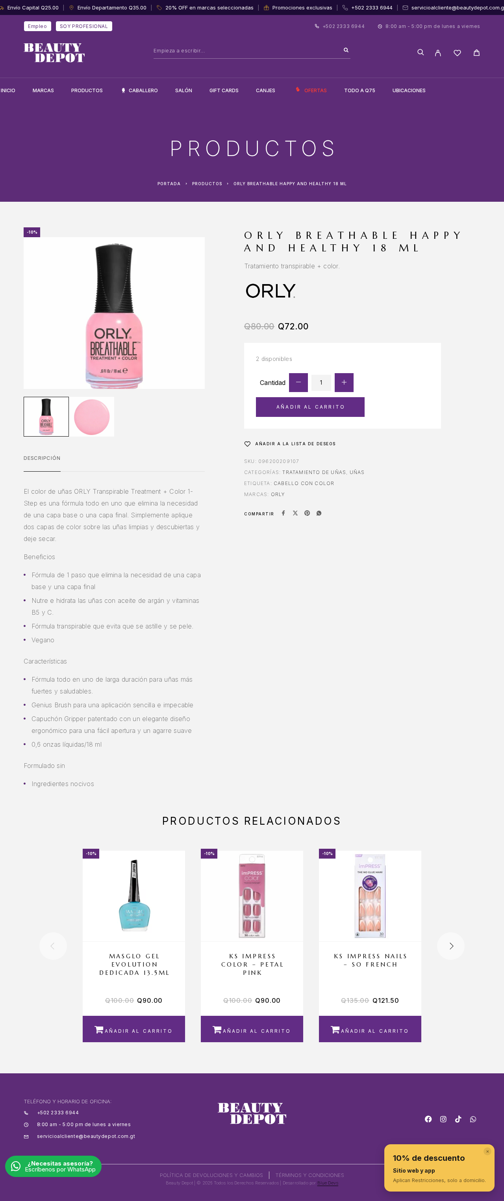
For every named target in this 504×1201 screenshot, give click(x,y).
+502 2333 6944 (372, 7)
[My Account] (438, 53)
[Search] (346, 50)
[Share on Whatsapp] (319, 514)
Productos (87, 90)
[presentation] (53, 946)
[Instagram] (443, 1119)
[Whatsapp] (473, 1119)
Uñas (357, 472)
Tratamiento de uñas (314, 472)
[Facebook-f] (428, 1119)
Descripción (42, 458)
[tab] (42, 463)
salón (183, 90)
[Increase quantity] (344, 382)
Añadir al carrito (310, 407)
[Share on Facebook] (283, 514)
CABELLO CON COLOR (304, 483)
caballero (143, 90)
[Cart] (476, 53)
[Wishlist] (457, 54)
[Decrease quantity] (298, 382)
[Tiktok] (458, 1119)
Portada (169, 183)
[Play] (46, 417)
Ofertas (315, 90)
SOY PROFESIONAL (84, 26)
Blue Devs (328, 1183)
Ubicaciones (409, 90)
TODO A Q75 (359, 90)
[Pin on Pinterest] (307, 514)
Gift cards (224, 90)
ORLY (278, 494)
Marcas (43, 90)
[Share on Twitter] (295, 514)
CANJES (265, 90)
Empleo (37, 26)
